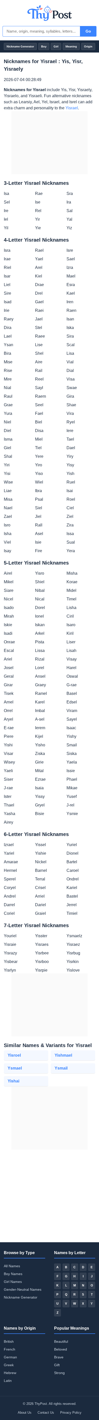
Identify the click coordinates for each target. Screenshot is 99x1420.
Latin (8, 1381)
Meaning (71, 46)
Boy (43, 46)
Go (88, 31)
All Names (12, 1266)
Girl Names (13, 1282)
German (10, 1357)
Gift (57, 1365)
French (9, 1349)
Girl (56, 46)
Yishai (13, 1081)
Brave (58, 1357)
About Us (24, 1412)
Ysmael (15, 1068)
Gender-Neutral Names (22, 1289)
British (9, 1341)
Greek (9, 1365)
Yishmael (63, 1055)
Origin (88, 46)
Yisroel (14, 1055)
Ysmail (61, 1068)
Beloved (60, 1349)
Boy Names (13, 1274)
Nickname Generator (20, 46)
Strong (59, 1373)
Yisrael (71, 108)
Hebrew (10, 1373)
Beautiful (61, 1341)
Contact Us (46, 1412)
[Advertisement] (49, 142)
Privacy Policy (70, 1412)
